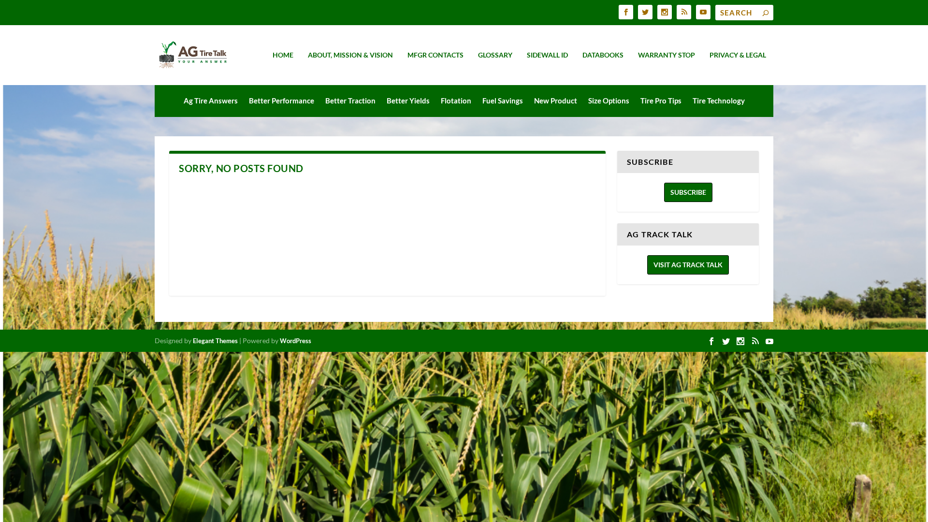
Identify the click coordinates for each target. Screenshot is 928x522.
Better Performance (281, 100)
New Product (555, 100)
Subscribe (688, 192)
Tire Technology (719, 100)
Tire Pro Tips (661, 100)
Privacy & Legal (738, 55)
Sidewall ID (547, 55)
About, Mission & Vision (350, 55)
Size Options (608, 100)
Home (283, 55)
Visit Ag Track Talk (688, 265)
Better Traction (350, 100)
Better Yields (408, 100)
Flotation (456, 100)
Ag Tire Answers (211, 100)
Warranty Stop (666, 55)
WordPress (295, 341)
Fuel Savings (502, 100)
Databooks (603, 55)
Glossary (495, 55)
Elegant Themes (215, 341)
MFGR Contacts (435, 55)
